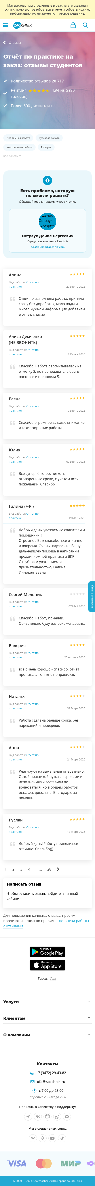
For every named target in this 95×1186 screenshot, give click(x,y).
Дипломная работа (18, 137)
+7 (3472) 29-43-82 (51, 1072)
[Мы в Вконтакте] (38, 1117)
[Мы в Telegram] (28, 1117)
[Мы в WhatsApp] (57, 1117)
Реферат (46, 147)
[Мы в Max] (67, 1117)
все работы (10, 156)
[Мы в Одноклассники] (43, 1138)
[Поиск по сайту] (85, 25)
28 (49, 869)
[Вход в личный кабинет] (73, 25)
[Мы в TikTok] (62, 1138)
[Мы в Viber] (47, 1117)
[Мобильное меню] (5, 25)
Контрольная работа (19, 147)
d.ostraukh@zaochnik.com (48, 247)
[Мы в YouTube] (52, 1138)
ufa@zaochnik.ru (51, 1081)
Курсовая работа (49, 137)
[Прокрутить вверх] (5, 1180)
